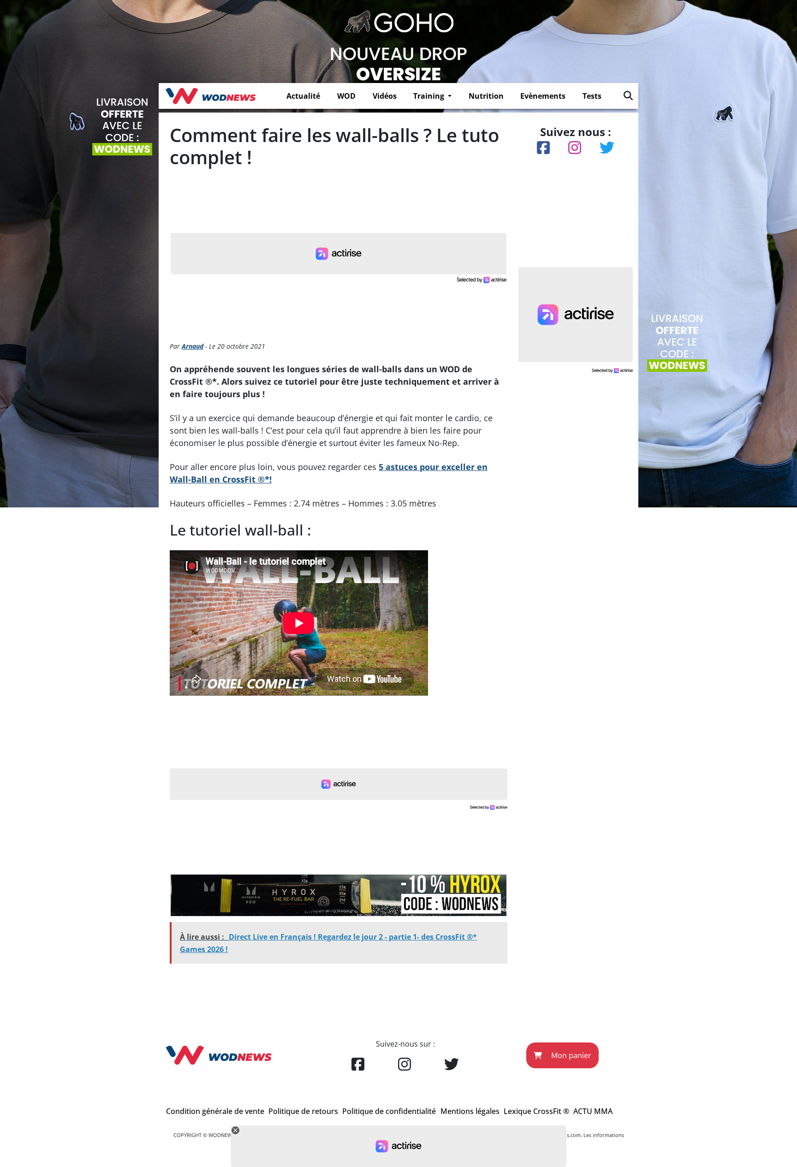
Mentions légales (470, 1111)
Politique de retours (303, 1111)
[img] (628, 95)
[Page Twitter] (451, 1064)
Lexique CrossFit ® (536, 1111)
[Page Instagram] (404, 1064)
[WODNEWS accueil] (210, 96)
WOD (346, 96)
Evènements (542, 96)
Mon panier (570, 1055)
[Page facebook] (357, 1064)
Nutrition (486, 96)
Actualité (303, 96)
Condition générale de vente (215, 1111)
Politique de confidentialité (389, 1111)
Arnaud (192, 346)
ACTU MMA (593, 1111)
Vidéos (385, 96)
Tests (592, 96)
